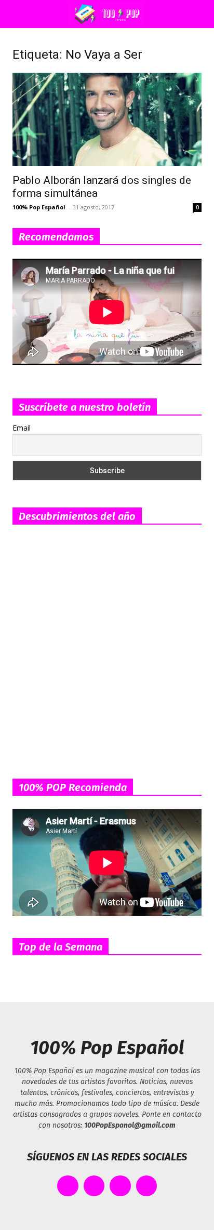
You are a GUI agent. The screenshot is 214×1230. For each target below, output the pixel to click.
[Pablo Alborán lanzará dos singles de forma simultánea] (107, 119)
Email (21, 428)
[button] (17, 14)
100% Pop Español (38, 207)
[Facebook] (67, 1186)
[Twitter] (94, 1186)
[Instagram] (120, 1186)
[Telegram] (146, 1186)
